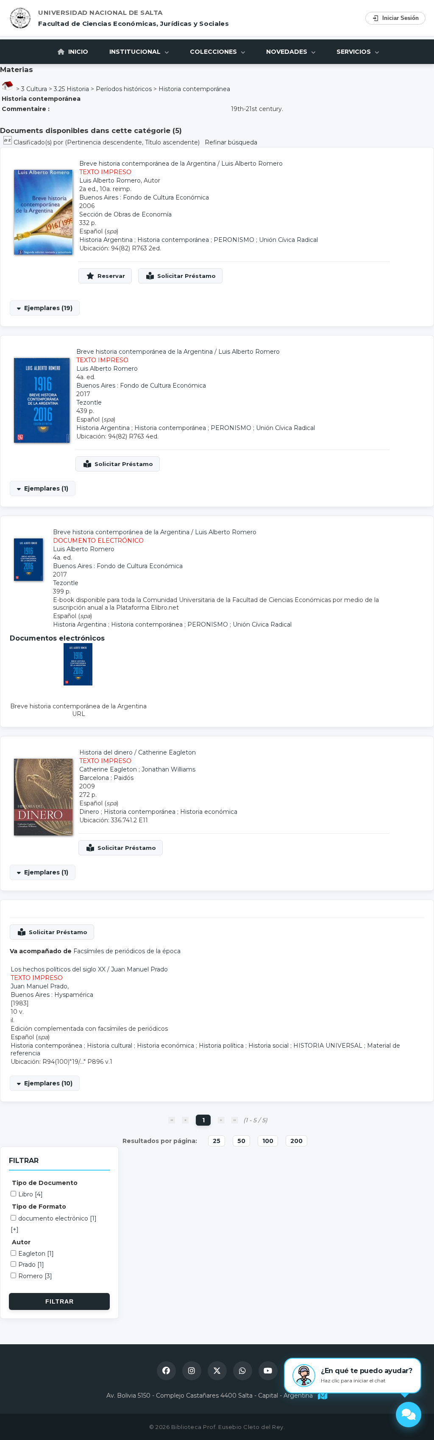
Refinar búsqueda (231, 142)
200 (296, 1141)
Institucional (135, 51)
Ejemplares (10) (48, 1083)
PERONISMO (234, 240)
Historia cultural (109, 1045)
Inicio (77, 51)
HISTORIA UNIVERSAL (327, 1045)
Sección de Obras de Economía (125, 214)
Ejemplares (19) (48, 308)
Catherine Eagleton (167, 752)
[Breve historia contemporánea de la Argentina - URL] (78, 683)
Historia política (221, 1045)
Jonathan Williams (168, 769)
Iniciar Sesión (400, 18)
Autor (21, 1242)
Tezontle (89, 402)
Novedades (287, 51)
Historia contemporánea (194, 89)
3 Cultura (34, 89)
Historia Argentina (106, 240)
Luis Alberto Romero (252, 163)
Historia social (268, 1045)
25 (216, 1141)
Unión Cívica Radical (288, 240)
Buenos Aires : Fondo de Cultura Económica (144, 197)
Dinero (89, 812)
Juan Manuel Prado (139, 969)
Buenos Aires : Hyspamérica (52, 995)
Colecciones (214, 51)
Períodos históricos (124, 89)
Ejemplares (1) (46, 488)
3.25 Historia (71, 89)
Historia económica (208, 812)
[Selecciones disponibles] (8, 142)
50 (241, 1141)
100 (267, 1141)
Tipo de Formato (39, 1206)
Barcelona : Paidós (106, 778)
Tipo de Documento (45, 1183)
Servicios (355, 51)
